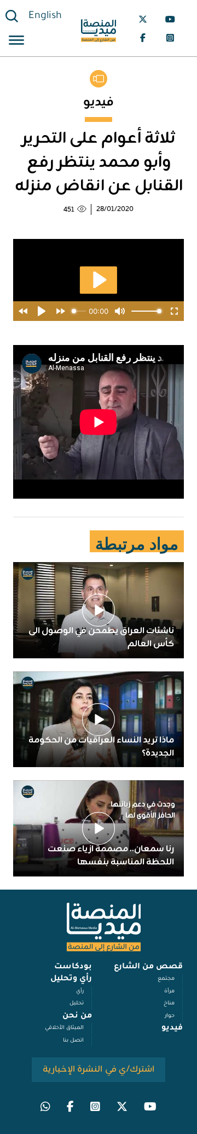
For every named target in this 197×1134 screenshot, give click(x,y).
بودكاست (73, 967)
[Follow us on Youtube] (170, 19)
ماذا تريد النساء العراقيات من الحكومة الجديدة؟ (101, 747)
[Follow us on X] (143, 19)
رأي (80, 992)
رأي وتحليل (71, 979)
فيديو (172, 1028)
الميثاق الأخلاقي (64, 1028)
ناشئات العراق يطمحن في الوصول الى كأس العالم (101, 637)
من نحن (77, 1016)
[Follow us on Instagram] (170, 37)
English (45, 16)
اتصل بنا (73, 1041)
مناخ (169, 1004)
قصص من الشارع (148, 967)
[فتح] (16, 42)
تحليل (76, 1004)
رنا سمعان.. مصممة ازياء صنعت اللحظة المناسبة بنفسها (111, 855)
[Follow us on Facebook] (143, 37)
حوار (170, 1016)
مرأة (169, 992)
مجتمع (166, 979)
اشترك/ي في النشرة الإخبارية (99, 1069)
